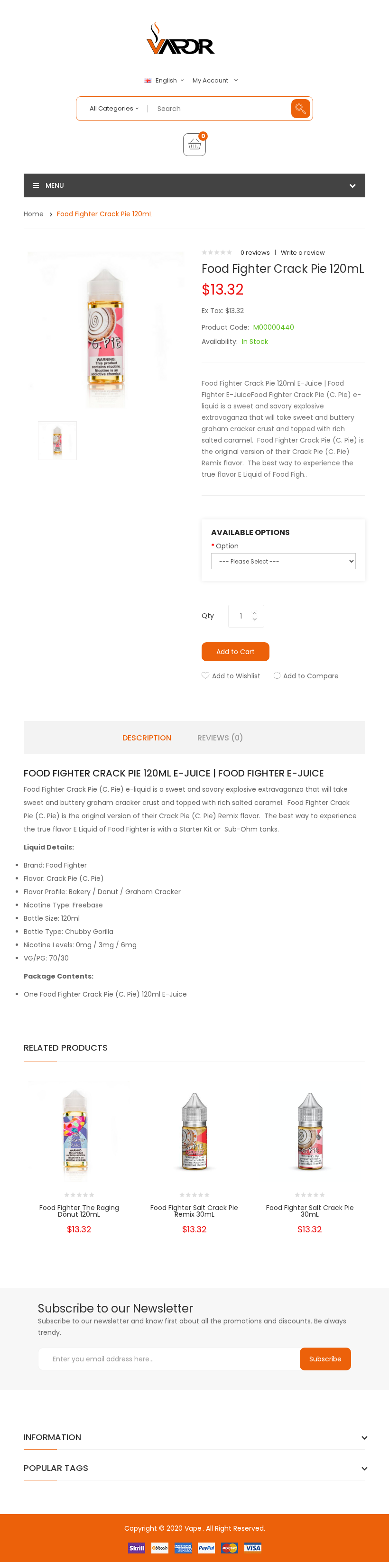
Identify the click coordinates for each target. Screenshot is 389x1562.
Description (146, 738)
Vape (193, 1528)
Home (34, 214)
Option (227, 546)
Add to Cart (235, 651)
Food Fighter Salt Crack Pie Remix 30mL (194, 1211)
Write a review (303, 252)
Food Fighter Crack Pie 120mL (104, 214)
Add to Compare (311, 676)
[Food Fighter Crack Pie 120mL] (57, 439)
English (167, 80)
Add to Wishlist (236, 676)
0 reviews (255, 252)
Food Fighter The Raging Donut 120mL (79, 1211)
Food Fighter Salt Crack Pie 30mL (310, 1211)
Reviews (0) (220, 738)
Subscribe (325, 1359)
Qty (208, 615)
